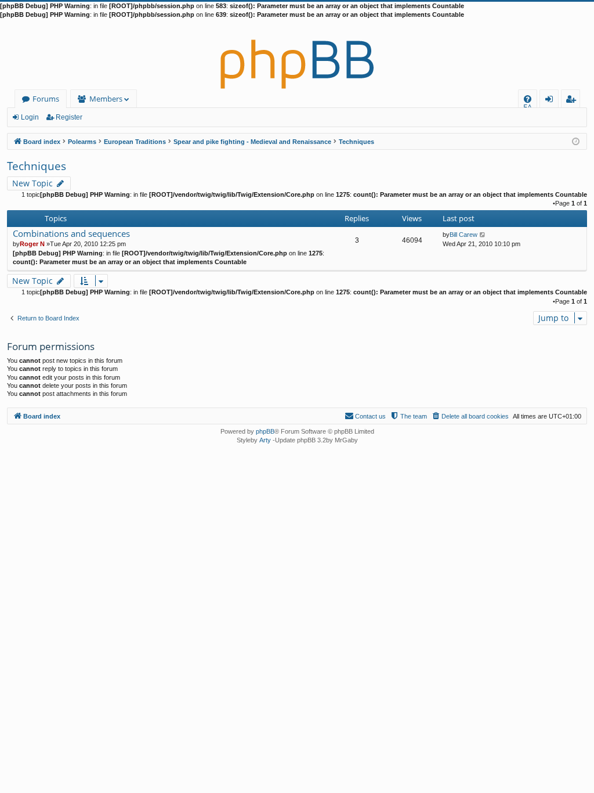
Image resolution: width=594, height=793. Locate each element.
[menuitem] (528, 99)
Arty (265, 440)
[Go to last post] (483, 234)
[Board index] (297, 54)
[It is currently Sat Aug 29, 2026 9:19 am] (575, 140)
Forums (45, 98)
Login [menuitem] (551, 100)
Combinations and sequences (71, 233)
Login (30, 117)
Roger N (32, 243)
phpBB (265, 431)
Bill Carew (463, 234)
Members (105, 98)
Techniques (36, 166)
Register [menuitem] (573, 100)
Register (69, 117)
